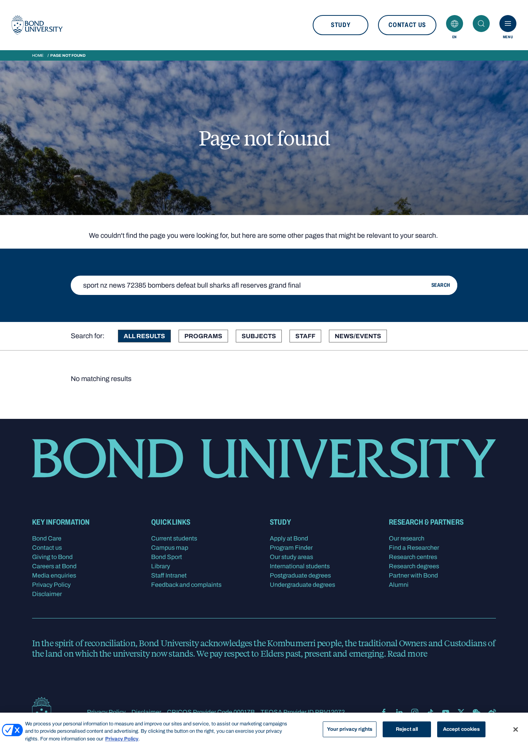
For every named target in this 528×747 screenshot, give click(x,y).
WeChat (476, 712)
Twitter (461, 712)
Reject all (407, 729)
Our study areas (291, 557)
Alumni (399, 584)
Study (340, 25)
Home (38, 55)
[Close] (515, 729)
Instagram (415, 712)
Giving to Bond (52, 557)
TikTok (430, 712)
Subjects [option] (259, 336)
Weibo (492, 712)
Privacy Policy (51, 584)
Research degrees (414, 566)
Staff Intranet (169, 575)
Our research (406, 538)
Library (160, 566)
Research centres (413, 557)
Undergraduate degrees (302, 584)
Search (481, 23)
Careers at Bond (54, 566)
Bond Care (46, 538)
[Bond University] (37, 25)
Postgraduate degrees (300, 575)
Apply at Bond (289, 538)
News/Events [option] (358, 336)
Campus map (169, 547)
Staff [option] (305, 336)
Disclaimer (47, 594)
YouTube (446, 712)
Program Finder (291, 547)
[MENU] (507, 23)
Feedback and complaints (186, 584)
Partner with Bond (413, 575)
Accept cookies (461, 729)
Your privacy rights (349, 729)
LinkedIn (399, 712)
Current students (174, 538)
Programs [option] (203, 336)
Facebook (384, 712)
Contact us (407, 25)
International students (300, 566)
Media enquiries (54, 575)
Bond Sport (166, 557)
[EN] (454, 23)
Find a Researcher (414, 547)
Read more (407, 653)
